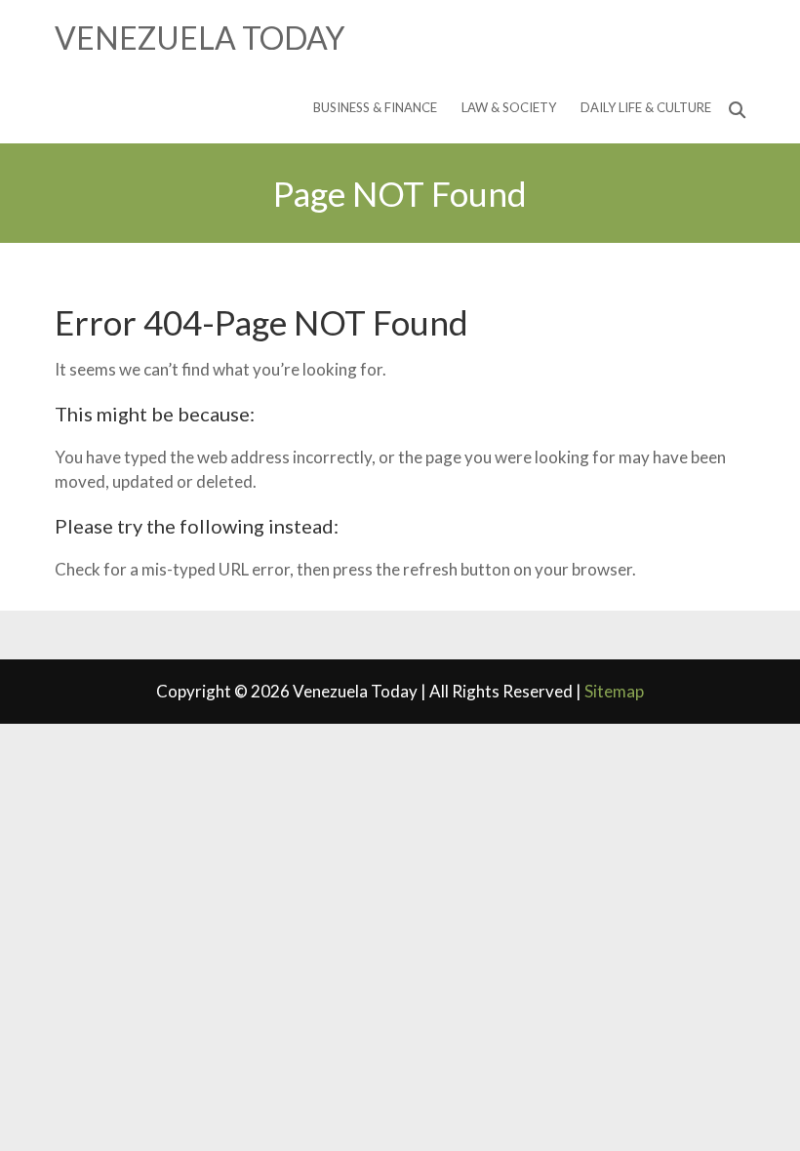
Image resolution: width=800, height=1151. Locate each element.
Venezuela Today (199, 38)
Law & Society (508, 107)
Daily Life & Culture (645, 107)
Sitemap (614, 691)
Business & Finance (375, 107)
